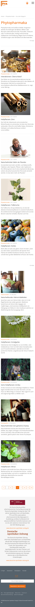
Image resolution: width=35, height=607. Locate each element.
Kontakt (24, 570)
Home (2, 16)
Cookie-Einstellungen (18, 594)
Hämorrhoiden (5, 294)
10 (31, 488)
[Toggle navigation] (33, 3)
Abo (2, 592)
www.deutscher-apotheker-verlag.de (17, 528)
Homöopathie (4, 423)
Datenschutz (18, 592)
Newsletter (10, 570)
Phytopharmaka (10, 16)
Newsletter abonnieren (17, 586)
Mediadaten (17, 570)
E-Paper (3, 570)
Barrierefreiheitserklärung (7, 594)
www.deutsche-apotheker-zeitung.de (17, 560)
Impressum (24, 592)
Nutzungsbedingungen (9, 592)
